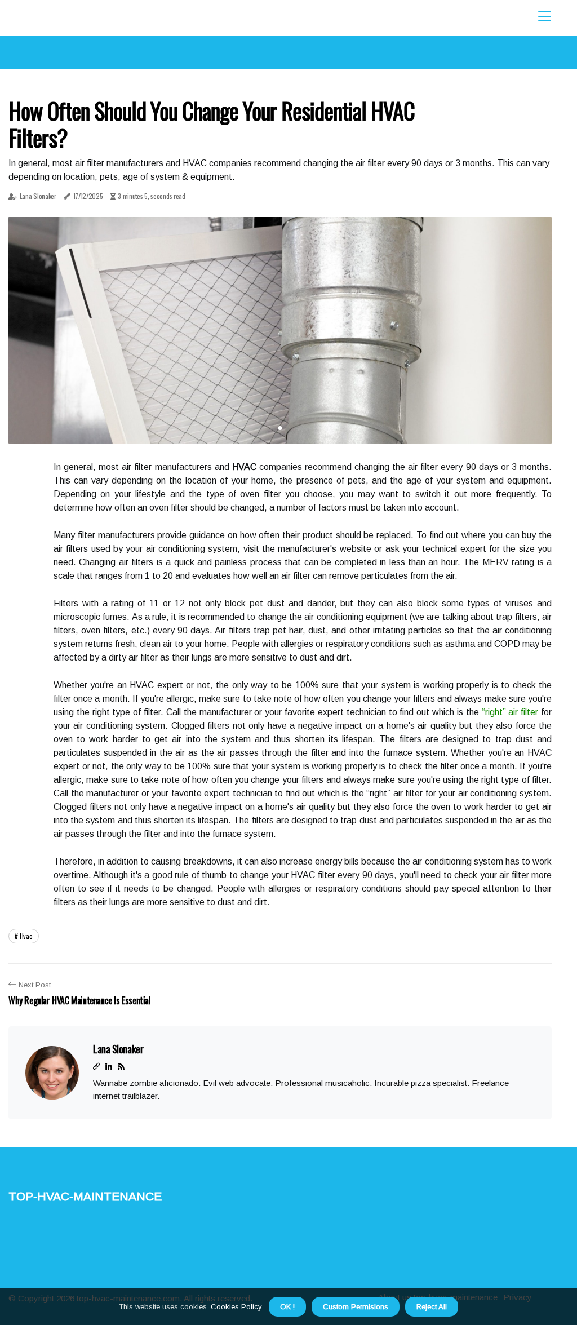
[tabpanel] (280, 330)
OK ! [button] (287, 1306)
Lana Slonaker (38, 196)
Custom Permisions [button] (355, 1306)
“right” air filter (510, 712)
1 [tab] (280, 428)
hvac (26, 936)
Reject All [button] (431, 1306)
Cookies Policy (234, 1306)
